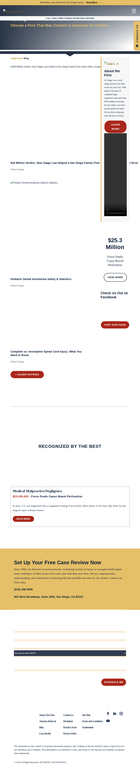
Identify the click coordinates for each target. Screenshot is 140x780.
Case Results (45, 733)
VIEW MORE (115, 277)
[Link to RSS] (108, 721)
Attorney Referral (47, 721)
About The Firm (47, 715)
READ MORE (23, 519)
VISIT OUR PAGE (115, 324)
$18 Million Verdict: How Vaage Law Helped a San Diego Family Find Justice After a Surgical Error (74, 162)
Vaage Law (16, 58)
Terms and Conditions (92, 721)
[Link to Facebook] (108, 714)
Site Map (86, 715)
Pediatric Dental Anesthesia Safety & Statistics (41, 279)
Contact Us (68, 715)
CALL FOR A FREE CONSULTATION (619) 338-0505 (70, 18)
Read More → (93, 2)
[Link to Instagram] (121, 714)
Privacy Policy (70, 733)
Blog (41, 727)
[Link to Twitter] (114, 714)
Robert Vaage (17, 169)
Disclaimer (68, 721)
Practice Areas (70, 727)
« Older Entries (27, 374)
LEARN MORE (115, 126)
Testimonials (88, 727)
